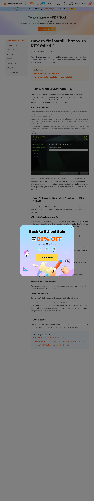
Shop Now (47, 257)
